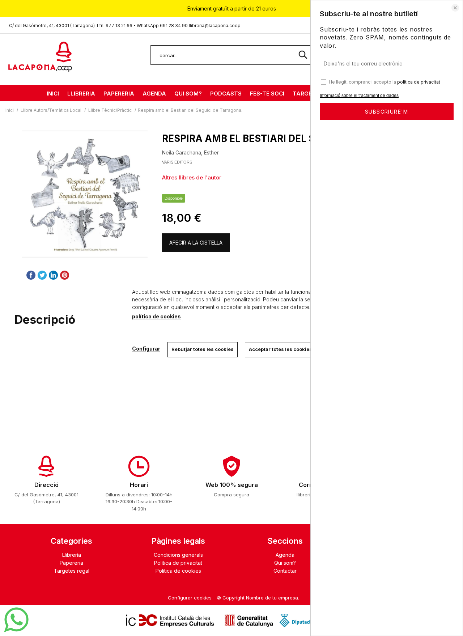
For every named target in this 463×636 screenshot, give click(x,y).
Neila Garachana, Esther (190, 152)
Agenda (285, 555)
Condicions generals (178, 555)
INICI (53, 93)
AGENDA (154, 93)
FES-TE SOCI (267, 93)
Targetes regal (71, 571)
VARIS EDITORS (177, 162)
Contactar (285, 571)
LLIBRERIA (81, 93)
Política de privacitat (178, 563)
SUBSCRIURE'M (386, 112)
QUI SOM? (188, 93)
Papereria (71, 563)
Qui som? (285, 563)
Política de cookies (178, 571)
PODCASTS (226, 93)
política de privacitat (418, 82)
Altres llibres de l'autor (191, 177)
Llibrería (71, 555)
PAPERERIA (118, 93)
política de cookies (156, 316)
